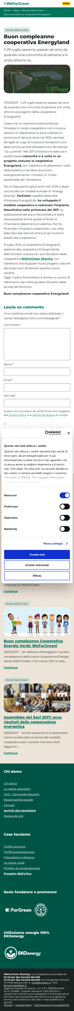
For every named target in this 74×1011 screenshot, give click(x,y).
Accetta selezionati (37, 565)
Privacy (8, 1005)
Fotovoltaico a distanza (19, 857)
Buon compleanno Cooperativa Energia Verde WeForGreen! (33, 643)
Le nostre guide (14, 862)
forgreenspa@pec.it (15, 985)
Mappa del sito (13, 816)
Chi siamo (10, 783)
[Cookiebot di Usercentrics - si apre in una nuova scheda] (46, 433)
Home (7, 10)
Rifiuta (37, 575)
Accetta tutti (37, 554)
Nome (9, 364)
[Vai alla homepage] (18, 3)
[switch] (65, 506)
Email (8, 380)
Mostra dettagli (53, 543)
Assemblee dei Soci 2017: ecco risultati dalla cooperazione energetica (33, 722)
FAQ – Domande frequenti (21, 794)
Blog (16, 10)
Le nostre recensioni (17, 789)
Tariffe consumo (14, 846)
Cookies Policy (23, 1005)
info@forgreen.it (41, 982)
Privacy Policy (18, 415)
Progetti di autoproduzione (22, 868)
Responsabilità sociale (18, 799)
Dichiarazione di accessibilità (51, 1005)
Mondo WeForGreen (33, 10)
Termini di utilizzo (43, 415)
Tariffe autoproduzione (19, 852)
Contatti (9, 805)
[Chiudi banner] (68, 433)
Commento (12, 324)
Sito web (9, 395)
